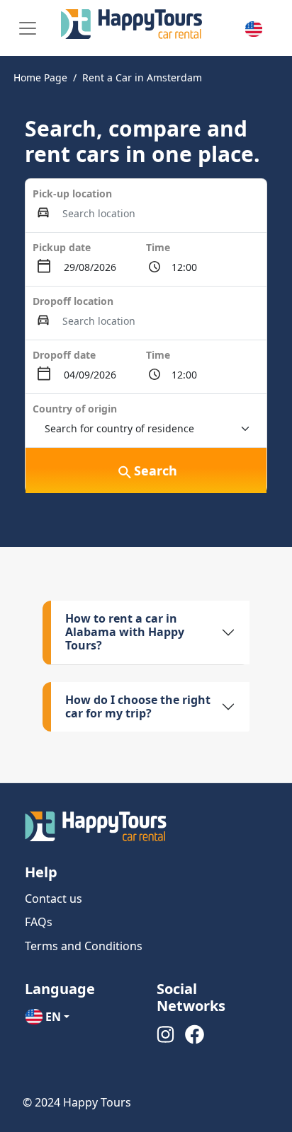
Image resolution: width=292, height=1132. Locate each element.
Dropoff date (64, 355)
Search (155, 470)
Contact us (53, 898)
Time (158, 247)
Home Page (40, 77)
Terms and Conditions (83, 946)
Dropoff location (73, 301)
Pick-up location (72, 193)
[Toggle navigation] (28, 28)
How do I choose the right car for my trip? (137, 706)
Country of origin (75, 408)
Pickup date (62, 247)
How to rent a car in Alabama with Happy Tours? (124, 632)
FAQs (38, 922)
